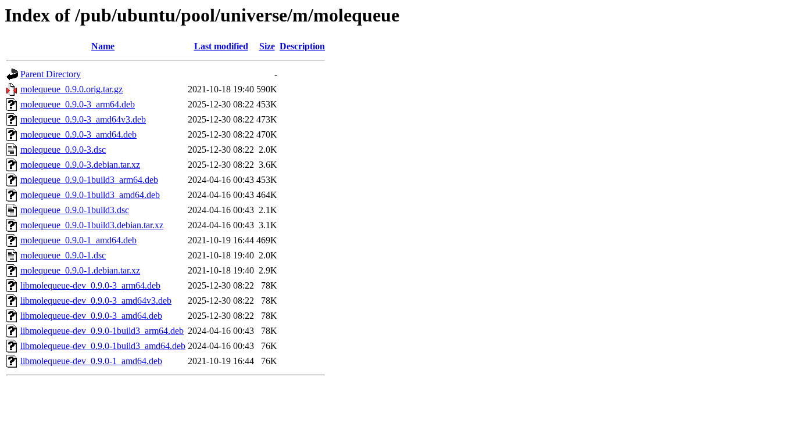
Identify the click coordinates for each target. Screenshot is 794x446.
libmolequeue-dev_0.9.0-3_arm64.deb (90, 285)
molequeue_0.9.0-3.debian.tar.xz (80, 165)
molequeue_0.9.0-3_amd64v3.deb (83, 119)
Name (103, 46)
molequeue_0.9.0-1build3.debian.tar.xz (91, 225)
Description (302, 46)
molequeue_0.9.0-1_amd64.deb (78, 240)
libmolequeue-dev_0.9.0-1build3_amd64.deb (102, 346)
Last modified (221, 46)
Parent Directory (50, 74)
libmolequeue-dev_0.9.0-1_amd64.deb (91, 361)
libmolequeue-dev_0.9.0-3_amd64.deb (91, 316)
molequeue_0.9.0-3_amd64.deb (78, 134)
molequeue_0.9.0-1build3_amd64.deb (90, 195)
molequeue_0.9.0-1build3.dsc (74, 210)
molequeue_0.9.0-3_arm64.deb (77, 104)
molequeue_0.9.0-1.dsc (63, 255)
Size (267, 46)
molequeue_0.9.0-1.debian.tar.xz (80, 270)
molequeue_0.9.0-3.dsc (63, 149)
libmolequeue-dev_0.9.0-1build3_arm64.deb (102, 331)
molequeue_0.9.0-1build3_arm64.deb (89, 180)
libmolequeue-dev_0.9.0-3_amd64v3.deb (95, 300)
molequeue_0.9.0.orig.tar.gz (71, 89)
